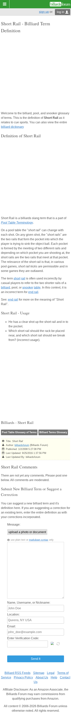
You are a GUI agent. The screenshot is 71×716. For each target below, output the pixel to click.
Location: (13, 614)
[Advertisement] (35, 72)
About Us (42, 677)
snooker (27, 287)
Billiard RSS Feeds (17, 673)
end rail (33, 292)
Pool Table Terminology (17, 222)
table (37, 287)
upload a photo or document (27, 532)
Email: (11, 626)
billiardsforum (22, 445)
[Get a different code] (58, 643)
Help (54, 677)
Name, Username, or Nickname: (28, 602)
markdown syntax (38, 539)
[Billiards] (60, 4)
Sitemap (38, 673)
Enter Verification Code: (23, 638)
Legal (51, 673)
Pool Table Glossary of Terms (19, 432)
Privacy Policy (23, 677)
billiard (5, 287)
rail (23, 278)
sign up (44, 11)
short (17, 278)
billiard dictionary (12, 126)
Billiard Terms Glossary (53, 432)
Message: (13, 524)
